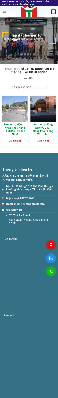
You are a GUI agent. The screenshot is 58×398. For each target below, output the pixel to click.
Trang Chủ (8, 38)
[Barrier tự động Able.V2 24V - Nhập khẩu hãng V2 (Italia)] (43, 109)
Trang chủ (10, 69)
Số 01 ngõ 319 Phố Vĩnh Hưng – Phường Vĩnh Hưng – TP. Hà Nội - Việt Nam (29, 189)
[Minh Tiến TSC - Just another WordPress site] (29, 11)
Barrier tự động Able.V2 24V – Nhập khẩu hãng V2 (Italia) (43, 129)
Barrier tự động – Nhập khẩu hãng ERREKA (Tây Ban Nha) (15, 129)
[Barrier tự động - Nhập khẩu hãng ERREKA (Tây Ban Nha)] (15, 109)
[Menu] (4, 11)
